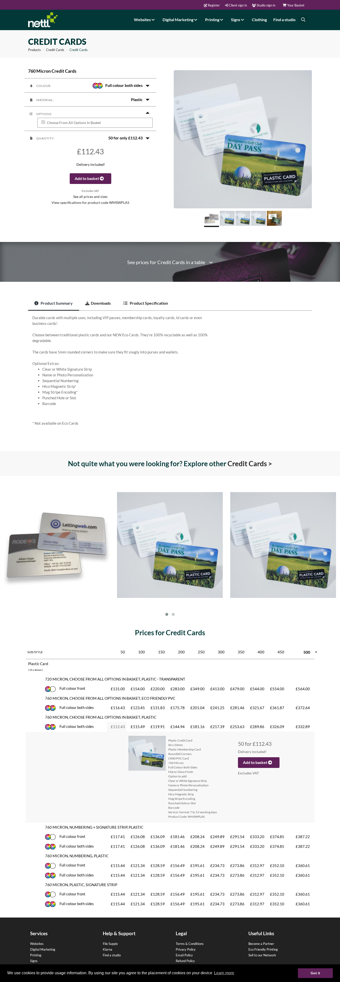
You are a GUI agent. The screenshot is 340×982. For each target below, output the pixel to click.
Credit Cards (55, 50)
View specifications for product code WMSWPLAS (90, 203)
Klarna (107, 949)
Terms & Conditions (190, 944)
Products (34, 50)
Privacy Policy (186, 949)
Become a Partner (261, 944)
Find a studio (284, 19)
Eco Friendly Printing (263, 949)
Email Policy (184, 955)
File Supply (110, 944)
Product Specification (148, 303)
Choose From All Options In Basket (74, 123)
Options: (44, 114)
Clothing (259, 19)
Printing (212, 19)
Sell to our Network (262, 955)
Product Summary (56, 303)
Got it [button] (315, 973)
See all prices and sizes (90, 197)
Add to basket (87, 178)
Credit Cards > (249, 463)
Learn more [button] (224, 973)
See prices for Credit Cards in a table (168, 262)
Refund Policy (185, 961)
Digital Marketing (178, 19)
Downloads (101, 303)
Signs (236, 19)
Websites (143, 19)
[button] (90, 85)
